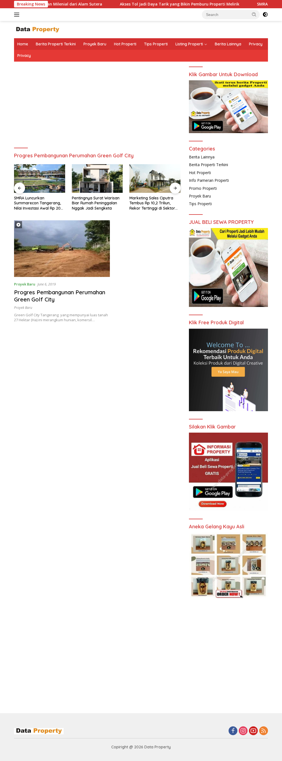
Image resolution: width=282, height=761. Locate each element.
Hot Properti (125, 44)
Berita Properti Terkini (56, 44)
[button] (254, 14)
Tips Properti (156, 44)
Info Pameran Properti (209, 180)
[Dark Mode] (265, 14)
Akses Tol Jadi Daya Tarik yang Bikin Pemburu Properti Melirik (159, 4)
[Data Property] (37, 29)
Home (22, 44)
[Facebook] (233, 731)
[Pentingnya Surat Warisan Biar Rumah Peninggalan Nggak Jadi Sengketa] (97, 178)
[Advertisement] (97, 108)
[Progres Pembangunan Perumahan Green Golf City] (62, 248)
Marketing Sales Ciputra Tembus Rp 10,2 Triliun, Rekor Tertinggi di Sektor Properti (152, 203)
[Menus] (17, 14)
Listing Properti (189, 44)
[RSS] (263, 731)
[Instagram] (243, 731)
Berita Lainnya (228, 44)
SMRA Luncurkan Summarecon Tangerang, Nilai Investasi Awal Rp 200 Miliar (38, 203)
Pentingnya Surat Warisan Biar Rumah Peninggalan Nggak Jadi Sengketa (96, 203)
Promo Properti (203, 188)
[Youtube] (253, 731)
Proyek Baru (94, 44)
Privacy (255, 44)
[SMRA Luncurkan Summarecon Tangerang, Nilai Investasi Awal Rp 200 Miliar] (39, 178)
